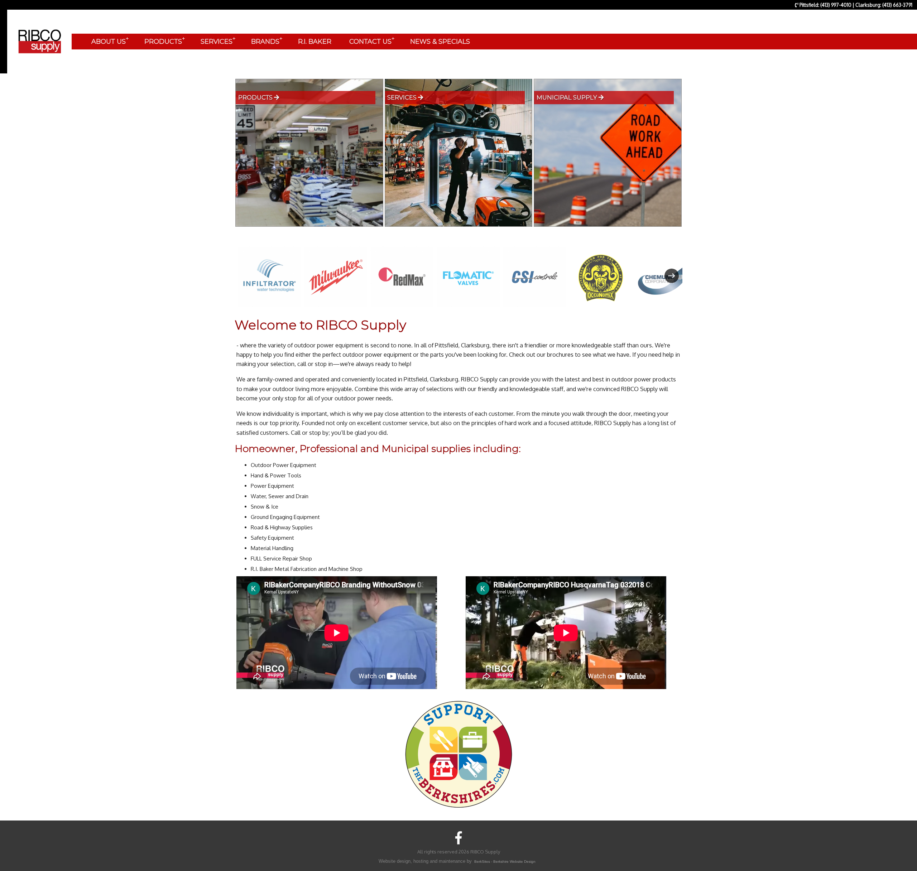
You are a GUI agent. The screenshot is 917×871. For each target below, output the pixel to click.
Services (402, 97)
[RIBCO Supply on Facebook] (458, 837)
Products (256, 97)
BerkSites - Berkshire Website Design (505, 861)
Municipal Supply (568, 97)
